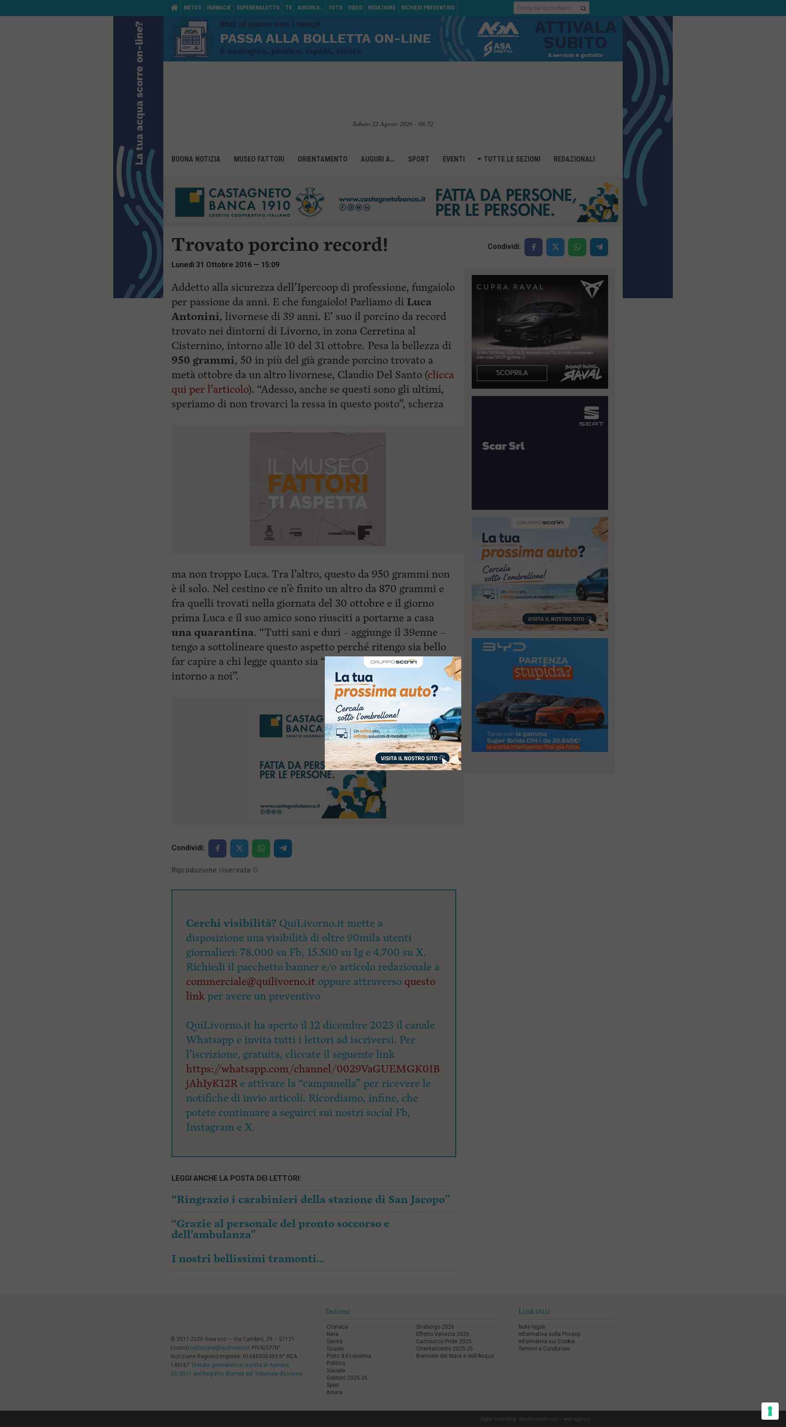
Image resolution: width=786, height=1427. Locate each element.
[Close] (461, 656)
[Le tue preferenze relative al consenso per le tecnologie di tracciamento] (770, 1411)
